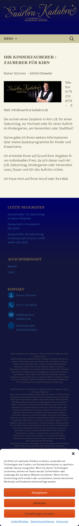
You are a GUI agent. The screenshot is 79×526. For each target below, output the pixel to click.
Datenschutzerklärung (42, 521)
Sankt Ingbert (30, 374)
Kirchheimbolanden (37, 425)
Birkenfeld (64, 399)
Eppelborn (63, 359)
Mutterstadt (48, 441)
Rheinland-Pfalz (38, 392)
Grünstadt (16, 415)
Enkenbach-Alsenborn (43, 410)
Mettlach (44, 366)
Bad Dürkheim (27, 397)
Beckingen (23, 359)
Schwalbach (15, 377)
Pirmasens (52, 448)
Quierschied (16, 372)
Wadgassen (41, 379)
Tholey (66, 377)
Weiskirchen (63, 379)
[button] (73, 454)
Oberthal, (45, 369)
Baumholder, (26, 399)
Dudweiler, (54, 359)
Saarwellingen (19, 374)
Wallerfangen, (52, 379)
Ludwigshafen (52, 435)
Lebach (42, 364)
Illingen (16, 364)
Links (11, 272)
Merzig (37, 366)
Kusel (54, 428)
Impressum (62, 521)
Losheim (49, 364)
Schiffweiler (53, 374)
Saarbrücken (54, 372)
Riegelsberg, (44, 372)
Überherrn (15, 379)
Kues (49, 428)
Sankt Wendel (42, 374)
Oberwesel (60, 446)
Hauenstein (52, 415)
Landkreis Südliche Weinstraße (43, 430)
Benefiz (12, 266)
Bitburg (19, 402)
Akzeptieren (39, 492)
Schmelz (62, 374)
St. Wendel (50, 377)
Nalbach (52, 366)
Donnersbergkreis (29, 407)
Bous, (39, 359)
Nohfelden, (25, 369)
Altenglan (31, 394)
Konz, (53, 425)
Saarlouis (64, 372)
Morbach (38, 441)
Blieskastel (32, 359)
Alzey (43, 394)
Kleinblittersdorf (31, 364)
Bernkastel (44, 399)
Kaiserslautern (34, 423)
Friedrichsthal (23, 361)
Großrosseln (44, 361)
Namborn (60, 366)
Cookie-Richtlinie (20, 521)
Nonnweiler (35, 369)
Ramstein (63, 448)
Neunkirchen (15, 369)
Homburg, (63, 361)
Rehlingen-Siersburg (29, 372)
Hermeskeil (62, 415)
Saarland (39, 356)
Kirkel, (22, 364)
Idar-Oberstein (48, 420)
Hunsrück (37, 420)
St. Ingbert (41, 377)
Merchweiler (29, 366)
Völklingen (25, 379)
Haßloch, (43, 415)
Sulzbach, (59, 377)
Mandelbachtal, (59, 364)
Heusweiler (53, 361)
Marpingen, (19, 366)
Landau (27, 430)
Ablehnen (39, 503)
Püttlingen (65, 369)
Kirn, (48, 425)
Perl (58, 369)
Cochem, (32, 404)
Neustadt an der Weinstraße (57, 443)
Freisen (14, 361)
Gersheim (34, 361)
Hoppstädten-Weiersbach (22, 420)
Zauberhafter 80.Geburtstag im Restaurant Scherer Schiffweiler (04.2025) (27, 238)
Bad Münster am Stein (56, 397)
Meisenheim (53, 438)
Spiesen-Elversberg (28, 377)
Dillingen (45, 359)
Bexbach (14, 359)
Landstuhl (31, 433)
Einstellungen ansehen (39, 513)
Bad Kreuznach (40, 397)
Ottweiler (52, 369)
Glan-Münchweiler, (50, 412)
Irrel (65, 420)
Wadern (33, 379)
